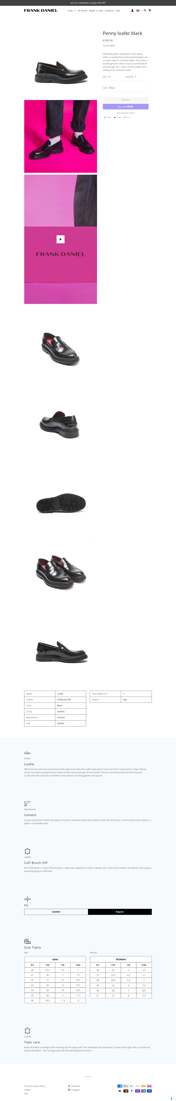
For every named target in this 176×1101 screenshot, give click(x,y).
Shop (71, 10)
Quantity (130, 76)
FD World (82, 10)
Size (105, 76)
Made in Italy (96, 10)
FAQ (118, 10)
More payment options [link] (125, 112)
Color (105, 87)
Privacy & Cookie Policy (34, 1086)
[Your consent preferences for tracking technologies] (171, 1098)
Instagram (75, 1089)
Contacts (109, 10)
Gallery (27, 1089)
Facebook (75, 1086)
